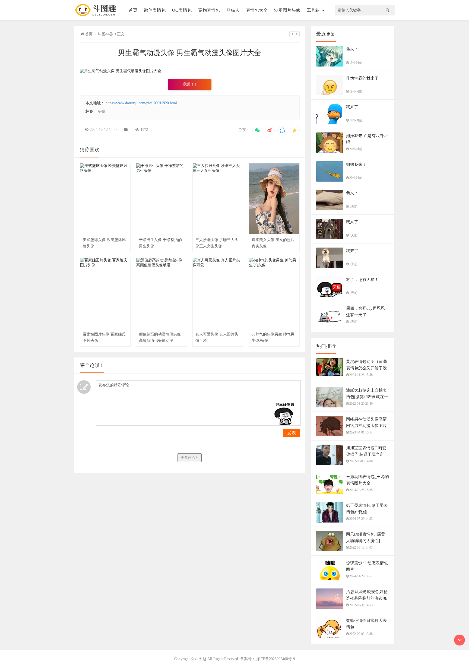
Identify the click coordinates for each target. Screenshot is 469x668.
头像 (102, 111)
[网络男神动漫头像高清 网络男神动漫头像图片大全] (329, 432)
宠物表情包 (209, 10)
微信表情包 (155, 10)
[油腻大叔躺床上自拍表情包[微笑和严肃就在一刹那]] (329, 403)
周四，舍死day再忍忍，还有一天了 (367, 311)
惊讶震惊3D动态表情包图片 (367, 566)
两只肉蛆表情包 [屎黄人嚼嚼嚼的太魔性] (365, 537)
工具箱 (313, 10)
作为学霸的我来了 (362, 78)
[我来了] (329, 62)
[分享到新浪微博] (270, 130)
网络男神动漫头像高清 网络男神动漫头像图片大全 (366, 425)
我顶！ (189, 84)
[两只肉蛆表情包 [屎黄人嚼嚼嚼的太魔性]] (329, 547)
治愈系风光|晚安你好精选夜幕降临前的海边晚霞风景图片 (367, 598)
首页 (133, 10)
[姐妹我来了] (329, 177)
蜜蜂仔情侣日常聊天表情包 (366, 623)
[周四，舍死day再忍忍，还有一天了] (329, 321)
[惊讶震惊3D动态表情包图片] (329, 576)
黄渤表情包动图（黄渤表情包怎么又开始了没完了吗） (366, 368)
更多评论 (188, 457)
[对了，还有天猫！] (329, 292)
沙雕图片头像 (287, 10)
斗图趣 (200, 659)
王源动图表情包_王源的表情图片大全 (367, 479)
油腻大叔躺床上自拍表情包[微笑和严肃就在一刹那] (367, 397)
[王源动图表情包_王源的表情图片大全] (329, 489)
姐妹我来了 (356, 164)
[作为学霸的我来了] (329, 91)
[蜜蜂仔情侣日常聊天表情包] (329, 633)
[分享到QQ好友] (282, 130)
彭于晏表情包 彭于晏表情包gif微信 (367, 508)
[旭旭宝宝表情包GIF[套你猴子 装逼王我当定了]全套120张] (329, 461)
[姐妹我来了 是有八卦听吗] (329, 149)
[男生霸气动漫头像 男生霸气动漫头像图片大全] (120, 71)
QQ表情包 (182, 10)
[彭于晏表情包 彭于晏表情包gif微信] (329, 515)
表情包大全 (257, 10)
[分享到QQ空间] (295, 130)
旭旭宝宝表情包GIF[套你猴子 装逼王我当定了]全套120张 (366, 454)
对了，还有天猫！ (362, 279)
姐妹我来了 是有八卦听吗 (367, 139)
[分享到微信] (257, 130)
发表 (291, 432)
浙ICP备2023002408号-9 (275, 659)
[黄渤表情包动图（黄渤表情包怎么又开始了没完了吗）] (329, 369)
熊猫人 (232, 10)
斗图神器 (105, 34)
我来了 (352, 49)
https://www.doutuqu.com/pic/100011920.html (141, 103)
